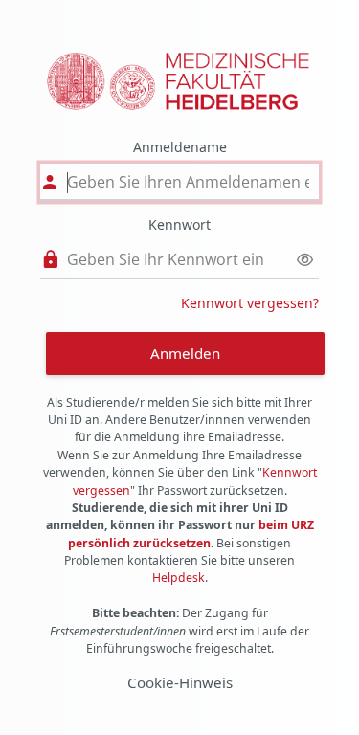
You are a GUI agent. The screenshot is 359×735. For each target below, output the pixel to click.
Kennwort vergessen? (250, 303)
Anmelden (185, 353)
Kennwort (179, 224)
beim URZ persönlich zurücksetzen (191, 533)
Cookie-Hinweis (180, 682)
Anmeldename (180, 147)
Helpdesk (178, 577)
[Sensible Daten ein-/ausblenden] (305, 260)
